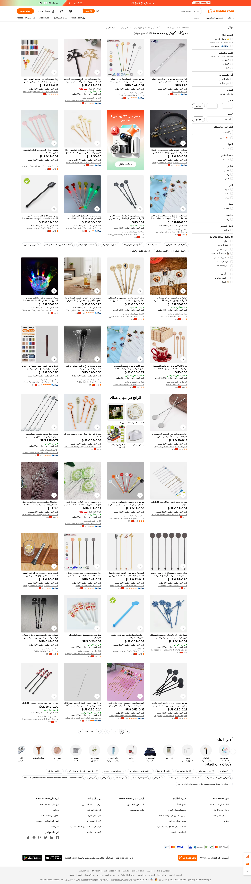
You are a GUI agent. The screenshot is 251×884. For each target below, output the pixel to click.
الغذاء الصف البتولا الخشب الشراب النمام (184, 778)
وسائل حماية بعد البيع (177, 821)
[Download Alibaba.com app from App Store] (53, 858)
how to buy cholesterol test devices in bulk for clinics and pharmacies (52, 778)
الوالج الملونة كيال (108, 245)
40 (87, 731)
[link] (247, 856)
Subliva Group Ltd (179, 91)
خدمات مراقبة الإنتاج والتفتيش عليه (171, 826)
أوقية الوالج (224, 771)
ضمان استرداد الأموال (177, 810)
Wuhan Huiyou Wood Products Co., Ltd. (83, 162)
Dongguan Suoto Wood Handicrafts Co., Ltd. (125, 316)
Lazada (125, 871)
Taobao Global (137, 871)
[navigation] (212, 379)
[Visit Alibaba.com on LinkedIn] (51, 837)
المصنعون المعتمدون (135, 804)
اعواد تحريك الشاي (139, 778)
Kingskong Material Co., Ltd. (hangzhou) (40, 91)
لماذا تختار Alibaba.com (219, 804)
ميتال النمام (179, 251)
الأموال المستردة (94, 821)
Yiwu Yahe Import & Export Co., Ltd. (128, 384)
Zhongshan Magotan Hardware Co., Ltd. (83, 310)
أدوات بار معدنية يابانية (132, 245)
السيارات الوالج (161, 251)
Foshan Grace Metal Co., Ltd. (131, 95)
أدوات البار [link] (110, 27)
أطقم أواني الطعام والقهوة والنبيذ (146, 27)
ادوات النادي (119, 778)
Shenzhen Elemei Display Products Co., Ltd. (39, 514)
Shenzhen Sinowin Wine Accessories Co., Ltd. (39, 452)
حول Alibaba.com (221, 798)
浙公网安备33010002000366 (173, 879)
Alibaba (185, 27)
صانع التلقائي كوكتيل (139, 251)
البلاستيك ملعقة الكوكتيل (175, 245)
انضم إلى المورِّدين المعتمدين (47, 821)
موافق (198, 106)
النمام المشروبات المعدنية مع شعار (57, 245)
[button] (97, 11)
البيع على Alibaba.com (49, 804)
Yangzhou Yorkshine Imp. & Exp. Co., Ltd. (169, 514)
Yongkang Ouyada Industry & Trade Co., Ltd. (168, 162)
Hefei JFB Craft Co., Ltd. (176, 384)
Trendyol (156, 871)
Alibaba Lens (217, 858)
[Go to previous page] (127, 731)
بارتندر (91, 778)
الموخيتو (157, 778)
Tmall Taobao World (111, 871)
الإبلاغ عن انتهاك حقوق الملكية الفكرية (85, 826)
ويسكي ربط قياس (204, 771)
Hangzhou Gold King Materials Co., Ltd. (127, 585)
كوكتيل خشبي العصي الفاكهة (217, 778)
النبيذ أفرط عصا (163, 771)
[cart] (61, 11)
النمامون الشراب (183, 771)
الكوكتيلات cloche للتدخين (139, 771)
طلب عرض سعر (137, 810)
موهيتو (104, 778)
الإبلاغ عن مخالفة (94, 832)
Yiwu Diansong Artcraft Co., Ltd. (173, 316)
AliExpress (84, 871)
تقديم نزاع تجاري (94, 815)
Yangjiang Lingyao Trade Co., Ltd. (172, 585)
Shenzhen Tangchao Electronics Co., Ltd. (40, 310)
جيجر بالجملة (152, 245)
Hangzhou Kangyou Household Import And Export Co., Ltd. (125, 518)
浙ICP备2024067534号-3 (199, 879)
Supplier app (122, 858)
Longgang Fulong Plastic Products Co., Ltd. (39, 166)
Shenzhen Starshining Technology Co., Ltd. (82, 228)
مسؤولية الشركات (221, 815)
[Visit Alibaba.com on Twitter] (45, 837)
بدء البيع (56, 810)
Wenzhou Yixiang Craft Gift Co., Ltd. (171, 232)
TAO (148, 871)
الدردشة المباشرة (94, 810)
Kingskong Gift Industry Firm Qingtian (170, 446)
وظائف (226, 821)
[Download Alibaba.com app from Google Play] (32, 858)
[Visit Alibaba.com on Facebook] (57, 837)
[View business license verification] (151, 879)
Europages (168, 871)
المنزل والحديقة (171, 27)
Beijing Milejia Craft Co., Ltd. (88, 382)
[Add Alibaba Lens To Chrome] (187, 858)
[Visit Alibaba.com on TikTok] (28, 837)
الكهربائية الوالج (53, 771)
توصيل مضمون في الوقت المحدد (172, 815)
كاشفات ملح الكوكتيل (86, 245)
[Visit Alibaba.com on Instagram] (40, 837)
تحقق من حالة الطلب (50, 815)
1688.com (95, 871)
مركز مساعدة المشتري (91, 804)
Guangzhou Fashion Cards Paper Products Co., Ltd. (82, 100)
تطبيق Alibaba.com (74, 858)
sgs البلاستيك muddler (112, 771)
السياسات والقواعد (178, 832)
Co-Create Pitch (221, 810)
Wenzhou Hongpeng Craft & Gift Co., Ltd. (82, 446)
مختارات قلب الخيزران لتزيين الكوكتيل (81, 771)
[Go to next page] (80, 731)
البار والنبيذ (124, 27)
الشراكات (55, 826)
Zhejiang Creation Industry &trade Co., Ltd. (39, 382)
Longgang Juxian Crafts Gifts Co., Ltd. (41, 228)
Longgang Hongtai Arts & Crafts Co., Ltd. (126, 234)
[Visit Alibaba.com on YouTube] (34, 837)
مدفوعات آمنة (180, 804)
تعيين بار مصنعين (30, 245)
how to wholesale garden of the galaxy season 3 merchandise (203, 784)
